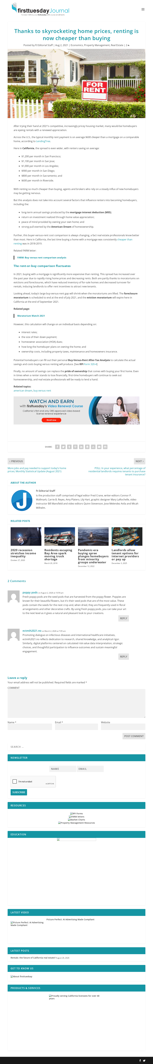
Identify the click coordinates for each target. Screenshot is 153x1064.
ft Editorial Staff (44, 45)
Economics (77, 45)
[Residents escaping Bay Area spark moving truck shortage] (59, 536)
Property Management (97, 45)
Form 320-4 (90, 364)
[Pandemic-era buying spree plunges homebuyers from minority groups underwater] (93, 536)
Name (12, 722)
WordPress (51, 1060)
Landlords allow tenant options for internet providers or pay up (125, 554)
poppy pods (30, 592)
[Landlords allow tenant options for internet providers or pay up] (127, 536)
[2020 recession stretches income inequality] (26, 536)
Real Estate (117, 45)
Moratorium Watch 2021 (31, 315)
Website (105, 722)
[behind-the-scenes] (76, 871)
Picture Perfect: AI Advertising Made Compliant (70, 919)
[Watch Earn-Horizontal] (76, 427)
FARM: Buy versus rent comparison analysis (41, 257)
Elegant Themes (27, 1060)
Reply (123, 618)
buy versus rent (42, 390)
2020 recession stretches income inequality (23, 553)
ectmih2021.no (32, 630)
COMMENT (14, 687)
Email (59, 722)
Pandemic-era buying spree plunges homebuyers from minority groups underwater (93, 556)
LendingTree (43, 141)
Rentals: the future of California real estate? (33, 957)
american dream (23, 390)
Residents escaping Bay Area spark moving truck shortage (58, 554)
